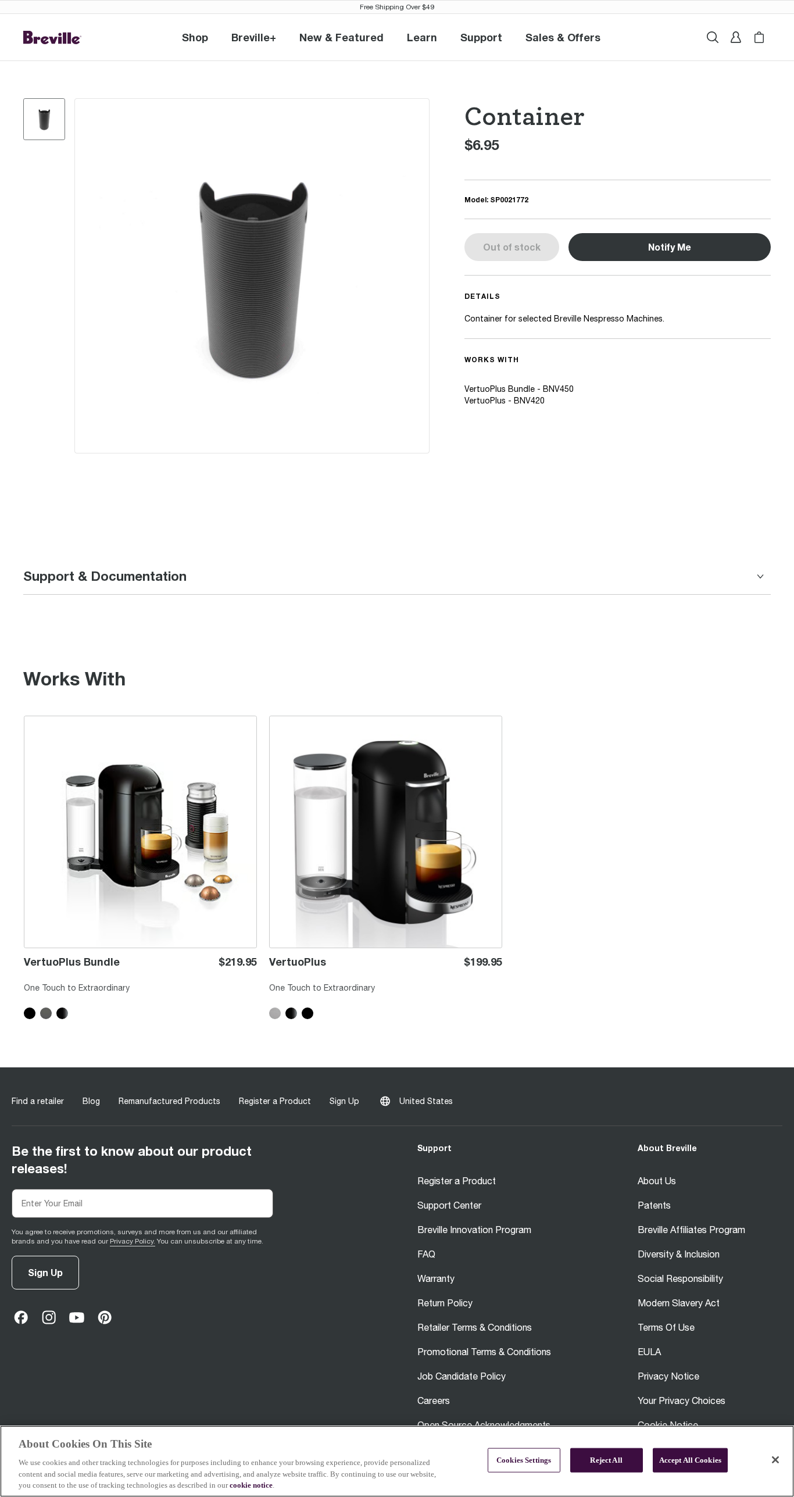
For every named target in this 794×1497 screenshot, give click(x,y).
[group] (44, 119)
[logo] (52, 37)
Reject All (606, 1460)
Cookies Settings (523, 1460)
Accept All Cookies (690, 1460)
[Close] (775, 1460)
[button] (254, 37)
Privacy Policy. (132, 1241)
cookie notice (251, 1485)
